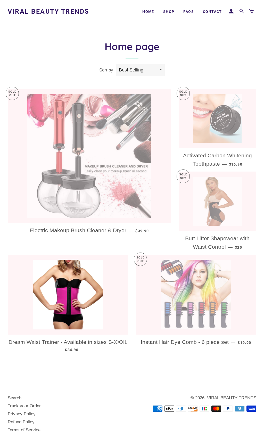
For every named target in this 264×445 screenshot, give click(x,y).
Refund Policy (21, 421)
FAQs (188, 12)
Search (14, 397)
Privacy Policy (22, 413)
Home (148, 12)
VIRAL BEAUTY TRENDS (48, 11)
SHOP (169, 12)
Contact (212, 12)
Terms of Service (24, 429)
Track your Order (24, 405)
